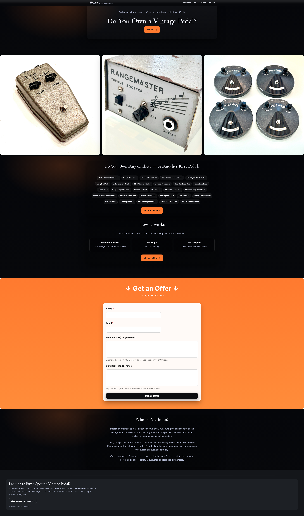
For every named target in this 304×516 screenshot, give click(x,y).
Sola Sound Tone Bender (172, 178)
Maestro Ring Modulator (195, 190)
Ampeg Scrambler (162, 184)
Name (110, 308)
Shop (203, 3)
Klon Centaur (183, 196)
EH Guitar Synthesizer (147, 202)
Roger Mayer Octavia (121, 190)
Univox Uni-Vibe (130, 178)
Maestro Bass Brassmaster (104, 196)
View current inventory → (23, 501)
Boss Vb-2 (103, 190)
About (212, 3)
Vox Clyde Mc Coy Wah (196, 178)
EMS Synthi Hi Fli (167, 196)
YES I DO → (152, 29)
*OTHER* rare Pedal (190, 202)
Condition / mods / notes (119, 366)
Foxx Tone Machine (169, 202)
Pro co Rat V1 (110, 202)
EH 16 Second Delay (142, 184)
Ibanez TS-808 (140, 190)
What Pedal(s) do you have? (121, 337)
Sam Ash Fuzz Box (182, 184)
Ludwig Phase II (127, 202)
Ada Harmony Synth (121, 184)
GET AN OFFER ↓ (152, 210)
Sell (196, 3)
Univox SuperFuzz (147, 196)
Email (109, 323)
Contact (187, 3)
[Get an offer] (50, 105)
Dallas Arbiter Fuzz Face (109, 178)
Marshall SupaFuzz (128, 196)
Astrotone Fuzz (201, 184)
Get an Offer (152, 396)
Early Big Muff (103, 184)
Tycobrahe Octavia (149, 178)
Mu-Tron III (155, 190)
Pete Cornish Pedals (202, 196)
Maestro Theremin (172, 190)
